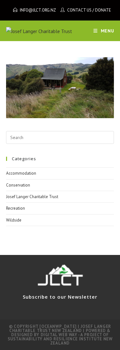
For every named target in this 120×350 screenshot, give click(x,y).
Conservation (18, 185)
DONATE (103, 10)
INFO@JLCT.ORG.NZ (38, 10)
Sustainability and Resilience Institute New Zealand (60, 341)
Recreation (15, 208)
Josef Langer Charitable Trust (32, 196)
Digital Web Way (59, 334)
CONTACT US (79, 10)
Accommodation (21, 173)
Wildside (13, 220)
